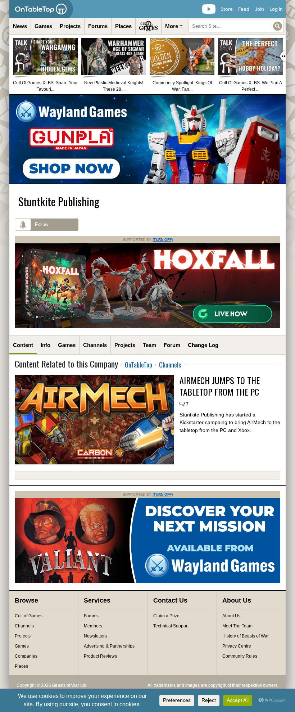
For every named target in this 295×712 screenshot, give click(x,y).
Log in (276, 9)
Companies (26, 656)
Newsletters (95, 636)
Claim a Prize (166, 615)
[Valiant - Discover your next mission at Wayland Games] (147, 581)
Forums (98, 26)
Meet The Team (237, 625)
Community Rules (239, 656)
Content (23, 345)
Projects (70, 26)
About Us (231, 615)
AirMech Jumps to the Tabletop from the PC (220, 386)
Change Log (203, 345)
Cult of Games (28, 615)
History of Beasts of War (245, 636)
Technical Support (171, 625)
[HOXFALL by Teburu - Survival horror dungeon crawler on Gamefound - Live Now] (147, 326)
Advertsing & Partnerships (109, 646)
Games (43, 26)
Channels (95, 345)
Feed (243, 9)
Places (123, 26)
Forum (172, 345)
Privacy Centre (236, 646)
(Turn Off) (163, 240)
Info (45, 345)
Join (259, 9)
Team (149, 345)
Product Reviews (100, 656)
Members (93, 625)
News (20, 26)
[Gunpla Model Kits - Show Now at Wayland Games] (147, 139)
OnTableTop (138, 364)
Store (227, 9)
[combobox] (236, 26)
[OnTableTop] (41, 9)
